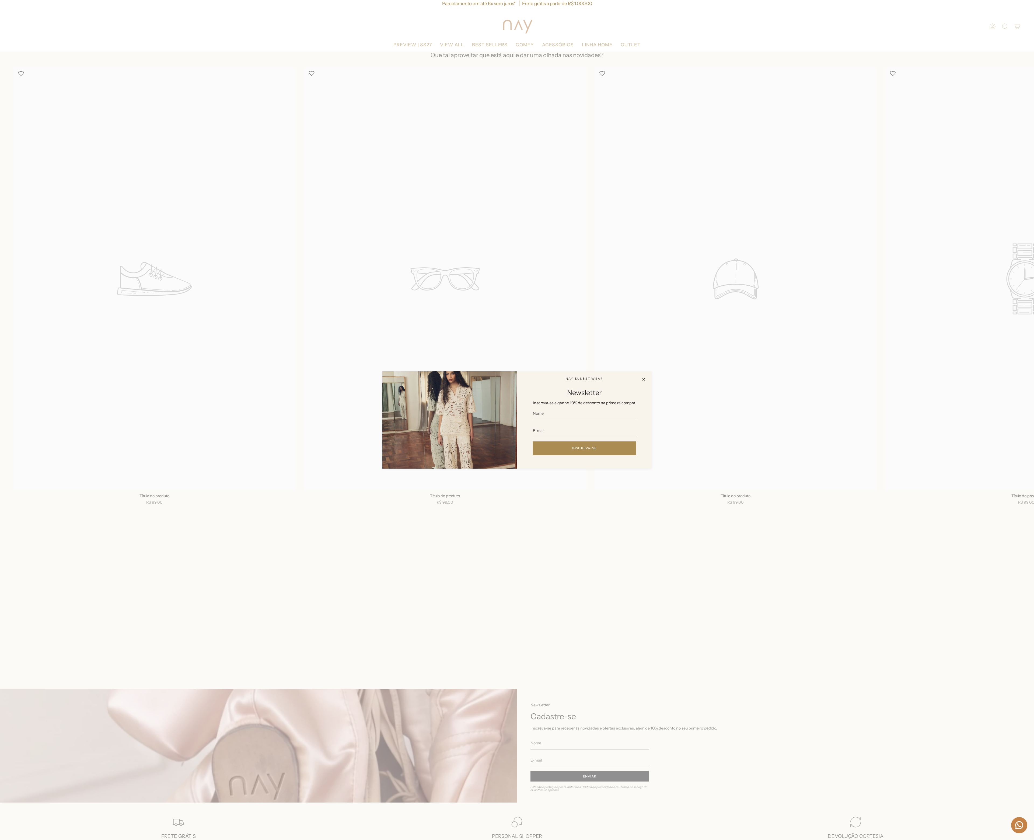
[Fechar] (643, 379)
